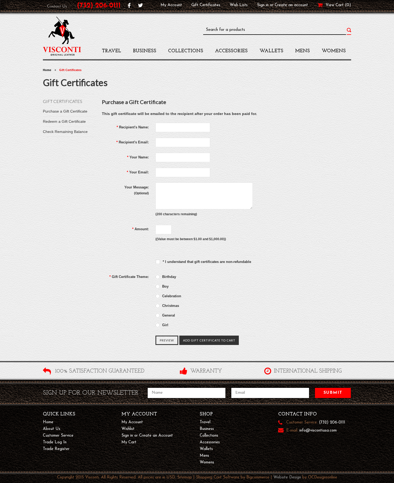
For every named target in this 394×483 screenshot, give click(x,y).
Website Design (287, 477)
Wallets (271, 51)
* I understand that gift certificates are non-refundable (206, 262)
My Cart (128, 442)
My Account (171, 5)
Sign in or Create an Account (147, 436)
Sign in (263, 5)
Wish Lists (239, 5)
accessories (231, 51)
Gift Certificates (205, 5)
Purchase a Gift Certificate (65, 111)
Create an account (291, 5)
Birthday (168, 277)
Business (144, 51)
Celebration (171, 296)
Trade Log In (54, 442)
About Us (51, 429)
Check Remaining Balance (65, 131)
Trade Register (56, 449)
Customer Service (58, 436)
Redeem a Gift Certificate (64, 121)
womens (334, 51)
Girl (164, 325)
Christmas (170, 306)
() (348, 5)
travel (111, 51)
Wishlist (128, 429)
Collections (185, 51)
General (168, 315)
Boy (165, 286)
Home (47, 70)
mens (302, 51)
